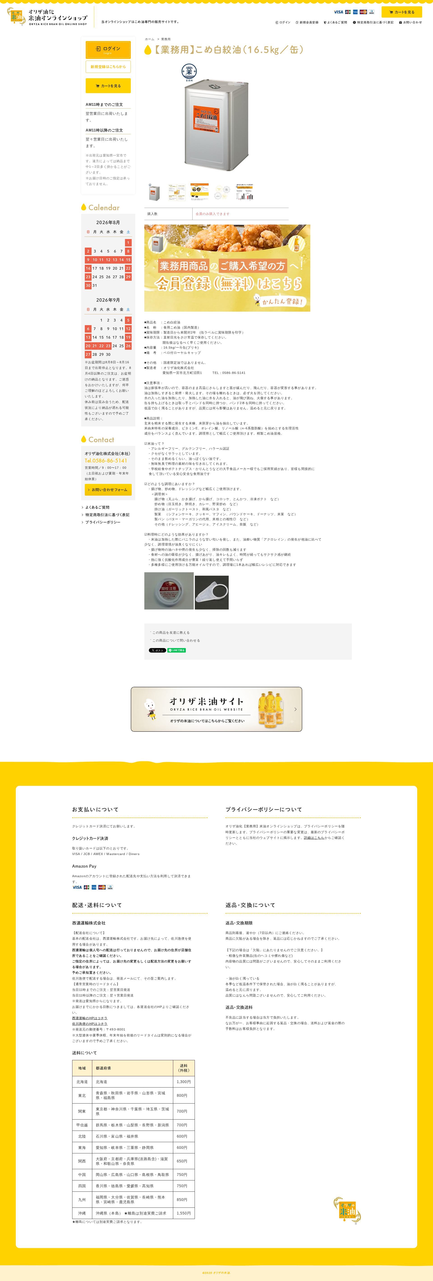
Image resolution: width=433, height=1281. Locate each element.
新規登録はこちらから (108, 67)
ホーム (149, 39)
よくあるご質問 (97, 507)
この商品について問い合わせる (176, 640)
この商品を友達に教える (171, 632)
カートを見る (405, 12)
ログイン (112, 50)
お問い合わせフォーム (110, 489)
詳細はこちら (314, 837)
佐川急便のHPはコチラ (90, 1024)
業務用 (166, 39)
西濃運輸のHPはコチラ (90, 1018)
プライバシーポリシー (102, 522)
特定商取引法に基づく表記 (107, 515)
